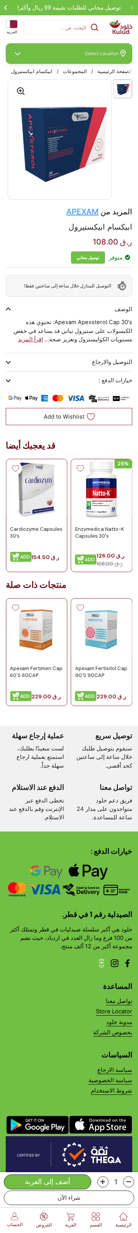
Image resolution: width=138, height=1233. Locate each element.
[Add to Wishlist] (80, 468)
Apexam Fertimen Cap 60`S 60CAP (36, 671)
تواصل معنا (119, 1001)
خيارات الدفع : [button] (115, 380)
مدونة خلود (119, 1022)
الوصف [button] (123, 309)
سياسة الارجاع (114, 1070)
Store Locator (114, 1011)
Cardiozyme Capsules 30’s (36, 532)
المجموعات (75, 71)
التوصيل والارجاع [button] (112, 362)
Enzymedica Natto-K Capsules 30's (99, 532)
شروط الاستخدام (111, 1090)
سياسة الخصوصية (110, 1080)
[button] (128, 1181)
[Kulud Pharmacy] (120, 27)
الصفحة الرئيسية (114, 71)
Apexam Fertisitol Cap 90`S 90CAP (101, 671)
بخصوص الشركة (112, 1032)
